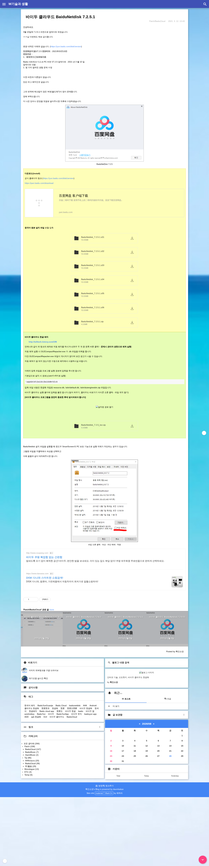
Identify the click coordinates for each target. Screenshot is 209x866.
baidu (80, 711)
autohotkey (29, 714)
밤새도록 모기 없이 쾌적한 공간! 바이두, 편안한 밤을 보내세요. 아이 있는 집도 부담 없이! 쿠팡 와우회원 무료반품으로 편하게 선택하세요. (95, 561)
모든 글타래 (32, 743)
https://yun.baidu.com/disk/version (66, 46)
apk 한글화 (36, 717)
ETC (28, 772)
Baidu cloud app (47, 711)
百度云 (60, 711)
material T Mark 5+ (104, 793)
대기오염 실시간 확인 (38, 678)
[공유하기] (31, 599)
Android (93, 705)
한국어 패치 (29, 705)
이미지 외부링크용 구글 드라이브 (43, 670)
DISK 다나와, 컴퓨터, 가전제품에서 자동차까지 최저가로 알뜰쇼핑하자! (62, 581)
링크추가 (110, 786)
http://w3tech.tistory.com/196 (43, 342)
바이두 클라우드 (57, 717)
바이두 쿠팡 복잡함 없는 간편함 (44, 557)
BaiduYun (41, 714)
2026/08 (146, 723)
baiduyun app (90, 714)
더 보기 (115, 706)
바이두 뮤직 (76, 714)
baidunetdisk (74, 705)
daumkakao (118, 789)
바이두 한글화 (86, 708)
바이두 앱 (90, 711)
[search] (205, 4)
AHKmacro (32, 760)
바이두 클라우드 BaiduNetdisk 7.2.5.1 (60, 17)
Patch (29, 746)
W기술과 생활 (18, 4)
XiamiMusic (32, 755)
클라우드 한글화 (31, 708)
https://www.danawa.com (37, 573)
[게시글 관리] (35, 599)
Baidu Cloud (61, 705)
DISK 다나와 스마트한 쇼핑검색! (44, 577)
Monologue (31, 769)
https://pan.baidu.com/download (39, 183)
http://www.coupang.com (37, 553)
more (51, 609)
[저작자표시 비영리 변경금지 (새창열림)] (54, 599)
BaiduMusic (32, 752)
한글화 (55, 708)
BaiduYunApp (63, 714)
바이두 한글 (70, 711)
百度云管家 (72, 708)
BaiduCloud (72, 717)
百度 (63, 708)
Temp (28, 775)
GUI (45, 717)
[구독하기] (204, 433)
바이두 (51, 714)
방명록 (101, 786)
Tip (27, 758)
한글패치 (33, 711)
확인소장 (89, 789)
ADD (26, 717)
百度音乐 (45, 708)
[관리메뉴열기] (5, 861)
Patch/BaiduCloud (157, 21)
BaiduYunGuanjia (45, 705)
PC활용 (30, 766)
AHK (85, 705)
